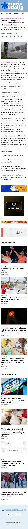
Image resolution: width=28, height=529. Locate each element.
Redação (3, 31)
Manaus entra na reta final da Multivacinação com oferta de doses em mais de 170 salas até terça (12, 361)
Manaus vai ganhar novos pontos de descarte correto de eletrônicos (13, 299)
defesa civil (16, 18)
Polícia (3, 490)
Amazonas (9, 13)
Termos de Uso (16, 519)
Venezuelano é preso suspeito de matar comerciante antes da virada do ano (13, 494)
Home (2, 13)
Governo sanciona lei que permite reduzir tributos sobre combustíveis (13, 400)
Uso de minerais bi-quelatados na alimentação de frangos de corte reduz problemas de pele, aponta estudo (13, 432)
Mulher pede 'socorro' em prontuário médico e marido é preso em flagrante (12, 463)
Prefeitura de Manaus (9, 62)
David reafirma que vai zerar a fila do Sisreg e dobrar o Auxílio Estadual (13, 269)
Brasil (23, 13)
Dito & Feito (17, 13)
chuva (22, 18)
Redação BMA (4, 272)
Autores (9, 519)
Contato (23, 519)
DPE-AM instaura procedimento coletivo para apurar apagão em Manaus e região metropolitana (13, 330)
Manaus (10, 18)
